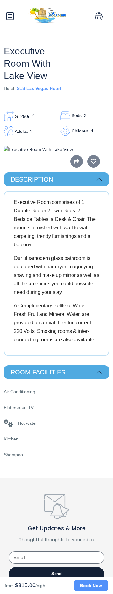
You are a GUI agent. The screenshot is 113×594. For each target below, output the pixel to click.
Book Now (91, 585)
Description (32, 179)
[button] (99, 16)
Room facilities (38, 372)
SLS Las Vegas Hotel (39, 88)
